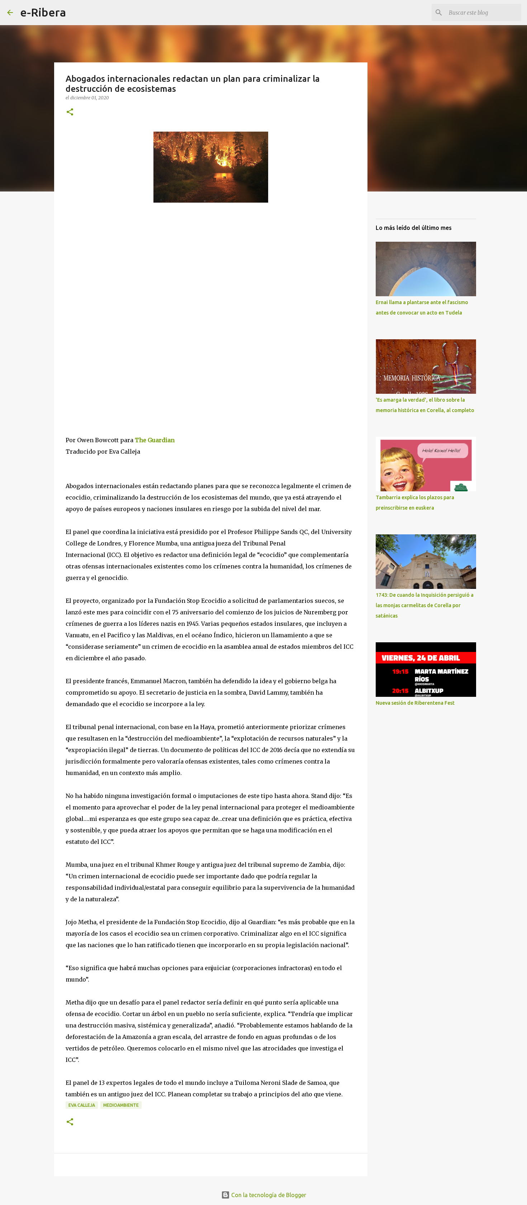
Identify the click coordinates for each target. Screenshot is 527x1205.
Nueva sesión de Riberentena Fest (415, 703)
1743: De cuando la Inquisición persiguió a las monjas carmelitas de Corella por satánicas (425, 605)
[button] (70, 112)
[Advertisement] (119, 274)
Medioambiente (121, 1105)
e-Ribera (43, 12)
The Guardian (155, 440)
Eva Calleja (81, 1105)
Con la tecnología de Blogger (268, 1195)
